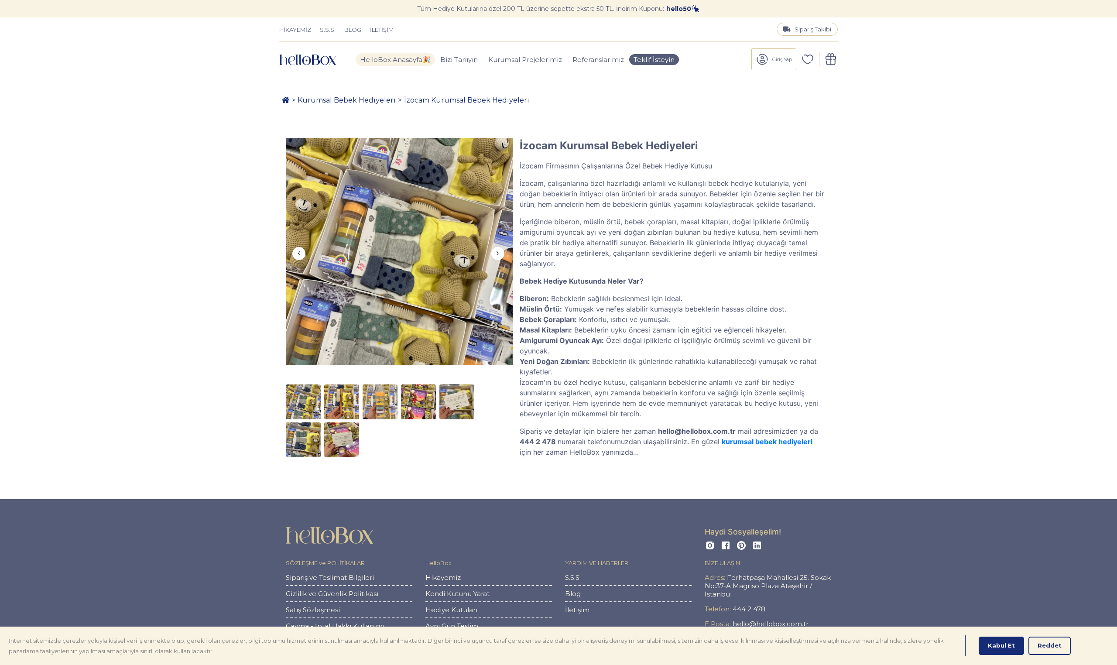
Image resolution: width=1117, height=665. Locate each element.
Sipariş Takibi (813, 29)
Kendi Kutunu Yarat (457, 594)
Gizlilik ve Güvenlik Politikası (332, 594)
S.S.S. (328, 29)
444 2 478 (735, 609)
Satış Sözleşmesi (313, 610)
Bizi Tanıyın (459, 59)
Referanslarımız (598, 59)
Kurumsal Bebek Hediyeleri (347, 100)
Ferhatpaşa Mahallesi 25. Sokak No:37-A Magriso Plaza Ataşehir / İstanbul (768, 585)
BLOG (352, 29)
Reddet (1050, 645)
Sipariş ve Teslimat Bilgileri (330, 577)
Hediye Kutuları (451, 610)
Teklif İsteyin (654, 59)
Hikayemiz (443, 577)
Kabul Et (1001, 645)
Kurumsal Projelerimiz (525, 59)
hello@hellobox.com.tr (757, 624)
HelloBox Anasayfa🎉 (395, 59)
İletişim (577, 610)
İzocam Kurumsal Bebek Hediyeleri (466, 100)
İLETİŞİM (382, 29)
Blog (573, 594)
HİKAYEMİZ (295, 29)
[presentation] (298, 253)
